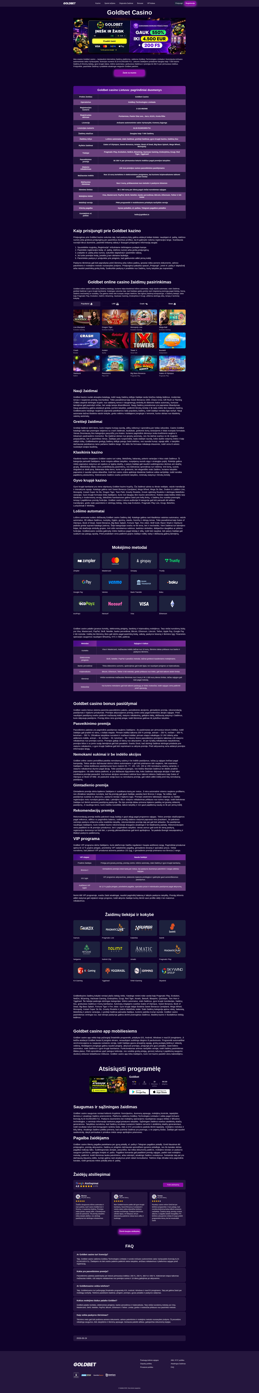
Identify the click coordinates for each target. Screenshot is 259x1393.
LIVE (114, 304)
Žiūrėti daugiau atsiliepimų (129, 1231)
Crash (142, 304)
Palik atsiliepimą (173, 1185)
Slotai (170, 304)
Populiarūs (85, 304)
